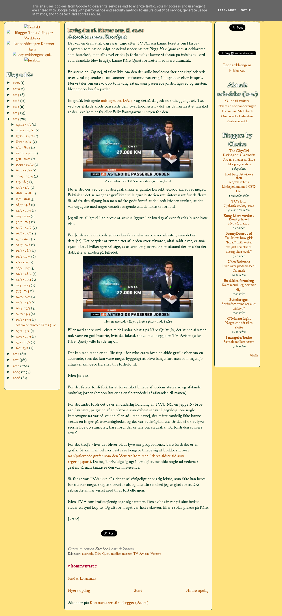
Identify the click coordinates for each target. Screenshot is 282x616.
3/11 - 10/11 (23, 158)
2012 (16, 353)
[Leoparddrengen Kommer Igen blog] (32, 49)
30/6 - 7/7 (23, 221)
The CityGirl (239, 150)
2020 (17, 88)
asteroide (87, 554)
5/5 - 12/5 (23, 262)
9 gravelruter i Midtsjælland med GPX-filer (239, 186)
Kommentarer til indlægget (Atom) (119, 602)
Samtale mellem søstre (239, 341)
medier (116, 554)
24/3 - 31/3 (23, 296)
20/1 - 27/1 (24, 336)
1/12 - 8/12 (23, 147)
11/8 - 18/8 (23, 199)
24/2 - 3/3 (23, 313)
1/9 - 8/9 (22, 181)
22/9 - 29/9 (25, 176)
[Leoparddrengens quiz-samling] (32, 54)
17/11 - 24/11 (24, 153)
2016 (16, 100)
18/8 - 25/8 (24, 193)
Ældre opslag (197, 590)
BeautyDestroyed (239, 233)
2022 (17, 82)
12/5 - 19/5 (23, 256)
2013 (16, 118)
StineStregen (238, 299)
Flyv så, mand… (239, 223)
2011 (16, 359)
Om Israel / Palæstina (237, 116)
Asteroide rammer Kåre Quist (97, 37)
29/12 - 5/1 (24, 124)
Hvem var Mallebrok (237, 111)
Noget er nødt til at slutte (238, 325)
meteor (127, 554)
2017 (16, 94)
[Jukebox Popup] (32, 60)
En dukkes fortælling (239, 280)
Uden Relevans (239, 261)
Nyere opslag (79, 590)
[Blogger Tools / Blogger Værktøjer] (32, 38)
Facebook (102, 548)
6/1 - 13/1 (22, 347)
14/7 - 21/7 (24, 210)
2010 (16, 366)
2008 (17, 377)
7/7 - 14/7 (23, 216)
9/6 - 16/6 (23, 239)
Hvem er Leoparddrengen (237, 106)
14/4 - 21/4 (24, 279)
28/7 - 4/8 (23, 204)
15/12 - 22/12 (25, 136)
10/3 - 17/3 (23, 308)
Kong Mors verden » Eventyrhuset (239, 217)
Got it (246, 10)
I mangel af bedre (239, 337)
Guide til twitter (237, 100)
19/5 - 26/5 (24, 250)
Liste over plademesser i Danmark (239, 268)
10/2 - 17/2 (24, 319)
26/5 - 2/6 (23, 244)
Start (138, 590)
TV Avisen (141, 554)
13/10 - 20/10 (25, 164)
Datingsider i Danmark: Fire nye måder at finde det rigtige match (239, 159)
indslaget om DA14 (116, 100)
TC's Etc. (239, 201)
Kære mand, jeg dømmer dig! (239, 287)
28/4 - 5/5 (23, 267)
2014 (16, 112)
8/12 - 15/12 (24, 141)
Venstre (155, 554)
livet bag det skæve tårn (239, 176)
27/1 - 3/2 (23, 330)
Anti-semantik (237, 121)
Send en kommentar (82, 578)
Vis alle (254, 355)
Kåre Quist (102, 554)
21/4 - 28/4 (24, 273)
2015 (16, 106)
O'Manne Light (239, 318)
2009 (17, 371)
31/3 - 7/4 (23, 290)
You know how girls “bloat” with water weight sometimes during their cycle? (239, 244)
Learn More (227, 10)
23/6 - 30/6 (24, 227)
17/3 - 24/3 (24, 302)
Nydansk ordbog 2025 (239, 205)
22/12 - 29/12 (26, 130)
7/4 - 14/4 (23, 285)
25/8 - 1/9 (23, 187)
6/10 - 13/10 (24, 170)
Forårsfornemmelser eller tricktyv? (239, 306)
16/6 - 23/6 (24, 233)
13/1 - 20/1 (23, 342)
